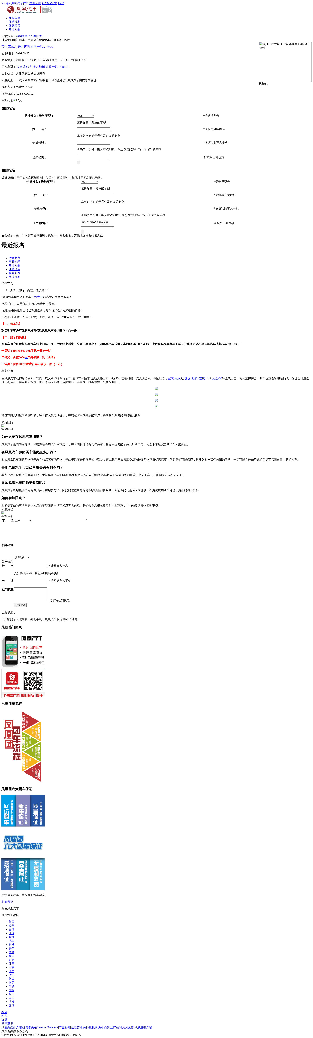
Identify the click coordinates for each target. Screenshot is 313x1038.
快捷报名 (14, 276)
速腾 (33, 46)
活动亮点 (14, 257)
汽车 (11, 940)
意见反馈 (128, 1027)
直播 (4, 1019)
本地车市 (35, 3)
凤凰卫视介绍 (143, 1027)
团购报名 (14, 21)
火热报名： (8, 36)
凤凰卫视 (7, 1023)
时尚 (11, 959)
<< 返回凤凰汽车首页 (15, 3)
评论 (11, 933)
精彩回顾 (14, 273)
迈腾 (27, 46)
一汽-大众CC (45, 46)
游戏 (11, 990)
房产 (11, 948)
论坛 (11, 997)
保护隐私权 (90, 1027)
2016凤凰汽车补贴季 (29, 36)
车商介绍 (14, 261)
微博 (11, 1005)
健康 (11, 982)
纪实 (4, 1016)
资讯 (11, 925)
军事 (11, 967)
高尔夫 (12, 46)
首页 (14, 18)
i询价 (61, 3)
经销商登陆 (49, 3)
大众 (40, 297)
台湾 (11, 929)
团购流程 (14, 25)
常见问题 (14, 29)
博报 (11, 1001)
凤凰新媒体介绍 (11, 1027)
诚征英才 (76, 1027)
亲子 (11, 986)
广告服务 (64, 1027)
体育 (11, 963)
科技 (11, 944)
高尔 (177, 378)
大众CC (217, 378)
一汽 (34, 297)
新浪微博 (7, 901)
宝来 (4, 46)
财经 (11, 937)
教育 (11, 978)
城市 (11, 994)
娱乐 (11, 956)
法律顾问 (116, 1027)
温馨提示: (7, 177)
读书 (11, 975)
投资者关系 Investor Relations (40, 1027)
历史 (11, 971)
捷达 (20, 46)
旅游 (11, 952)
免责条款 (104, 1027)
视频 (4, 1012)
